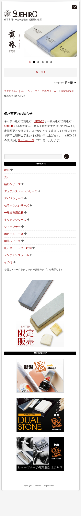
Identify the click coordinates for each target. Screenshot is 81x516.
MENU (40, 72)
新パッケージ (26, 140)
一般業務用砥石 (13, 212)
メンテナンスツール (16, 255)
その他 (8, 262)
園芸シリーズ (12, 241)
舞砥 (7, 170)
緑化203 (9, 126)
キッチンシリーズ (15, 219)
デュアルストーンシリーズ (20, 191)
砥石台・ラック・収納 (18, 248)
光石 (7, 177)
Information (67, 91)
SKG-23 (39, 121)
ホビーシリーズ (13, 233)
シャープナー (12, 226)
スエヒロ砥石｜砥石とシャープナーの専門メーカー (21, 14)
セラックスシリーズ (16, 205)
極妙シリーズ (12, 184)
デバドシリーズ (13, 198)
